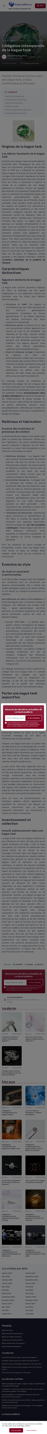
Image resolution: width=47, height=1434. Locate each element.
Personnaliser (32, 1430)
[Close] (41, 708)
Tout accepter (16, 1430)
